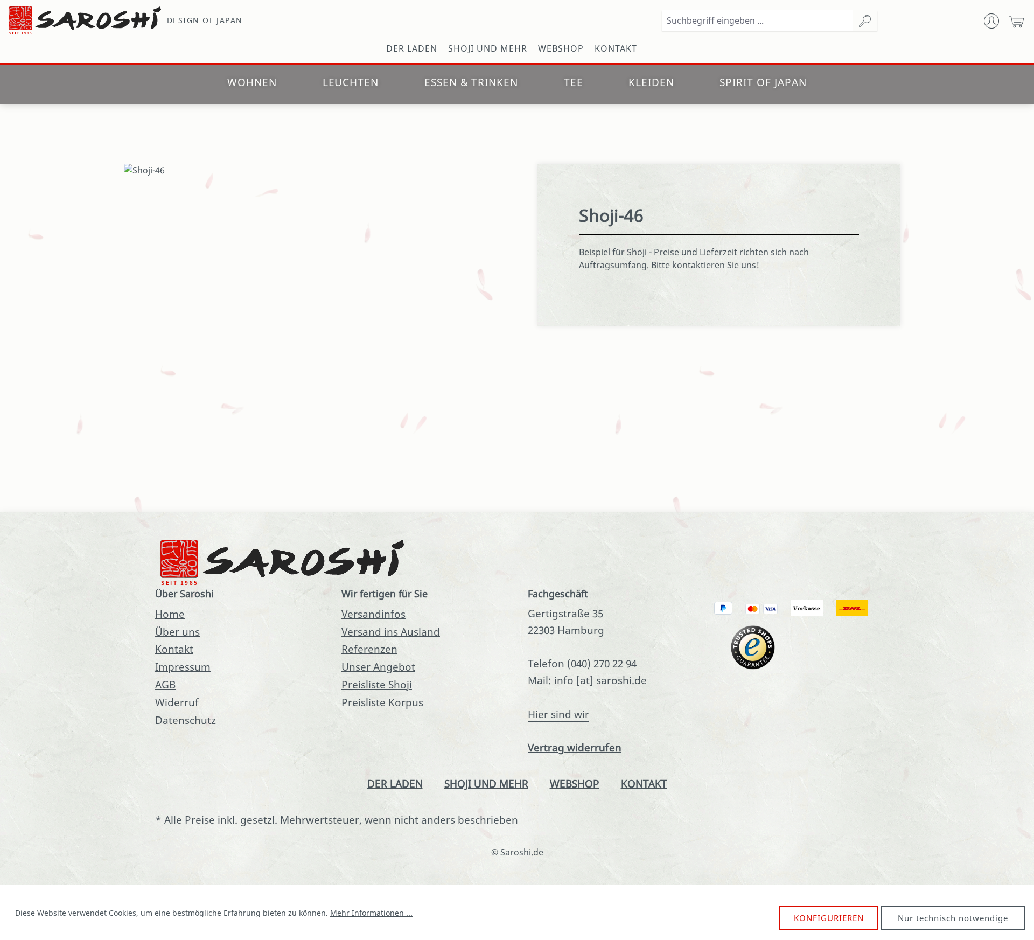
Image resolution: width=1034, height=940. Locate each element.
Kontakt (174, 649)
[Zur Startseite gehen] (86, 20)
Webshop (574, 783)
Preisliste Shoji (376, 684)
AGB (165, 684)
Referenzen (369, 649)
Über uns (177, 631)
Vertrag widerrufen (574, 747)
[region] (315, 290)
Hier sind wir (558, 714)
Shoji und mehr (486, 783)
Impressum (183, 666)
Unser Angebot (378, 666)
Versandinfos (373, 614)
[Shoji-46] (315, 170)
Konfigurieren (829, 918)
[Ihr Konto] (991, 20)
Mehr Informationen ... (371, 913)
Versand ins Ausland (390, 631)
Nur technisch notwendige (953, 918)
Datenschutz (185, 720)
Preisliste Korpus (382, 702)
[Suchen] (865, 20)
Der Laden (395, 783)
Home (170, 614)
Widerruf (177, 702)
